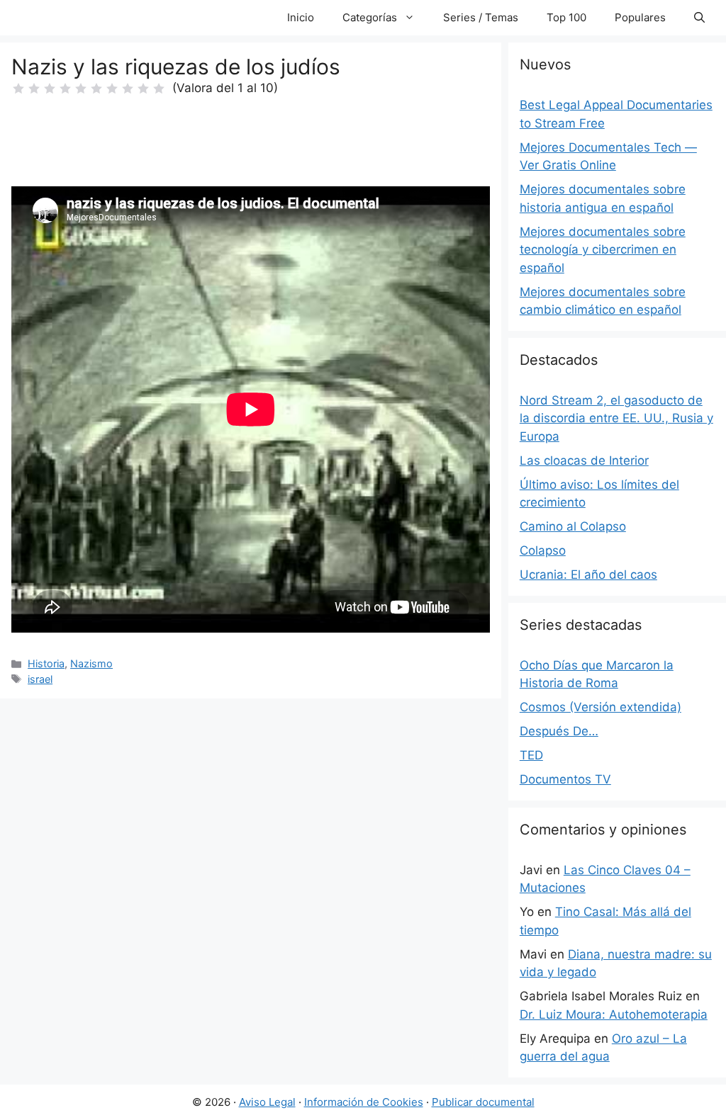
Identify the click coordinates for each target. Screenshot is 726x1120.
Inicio (300, 17)
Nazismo (91, 663)
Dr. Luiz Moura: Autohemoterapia (614, 1014)
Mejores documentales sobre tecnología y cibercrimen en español (603, 250)
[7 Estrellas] (112, 88)
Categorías (369, 17)
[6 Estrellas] (96, 88)
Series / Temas (480, 17)
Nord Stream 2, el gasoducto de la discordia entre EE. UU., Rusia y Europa (616, 418)
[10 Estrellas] (159, 88)
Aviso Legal (267, 1102)
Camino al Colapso (573, 526)
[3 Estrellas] (50, 88)
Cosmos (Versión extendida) (600, 707)
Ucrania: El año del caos (588, 574)
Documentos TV (565, 779)
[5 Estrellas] (81, 88)
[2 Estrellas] (34, 88)
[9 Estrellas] (143, 88)
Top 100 (566, 17)
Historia (46, 663)
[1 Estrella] (18, 88)
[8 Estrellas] (128, 88)
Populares (640, 17)
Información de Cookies (363, 1102)
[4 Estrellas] (65, 88)
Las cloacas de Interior (584, 460)
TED (531, 755)
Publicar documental (483, 1102)
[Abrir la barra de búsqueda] (699, 17)
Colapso (543, 550)
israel (40, 679)
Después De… (559, 731)
